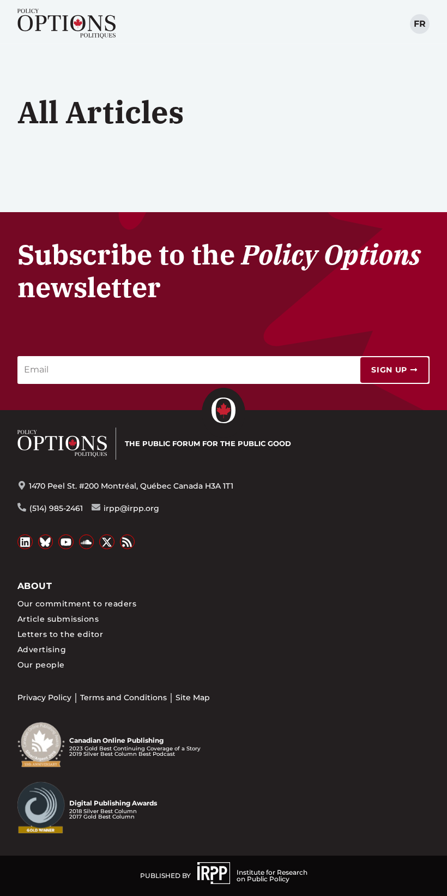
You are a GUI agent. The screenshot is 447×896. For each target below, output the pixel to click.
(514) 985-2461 (56, 508)
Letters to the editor (60, 634)
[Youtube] (66, 542)
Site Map (193, 697)
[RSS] (127, 542)
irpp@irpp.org (131, 508)
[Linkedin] (25, 542)
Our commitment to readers (76, 604)
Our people (41, 665)
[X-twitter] (106, 542)
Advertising (41, 649)
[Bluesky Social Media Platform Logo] (45, 542)
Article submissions (58, 619)
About (34, 586)
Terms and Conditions (123, 697)
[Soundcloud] (86, 542)
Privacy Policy (44, 697)
